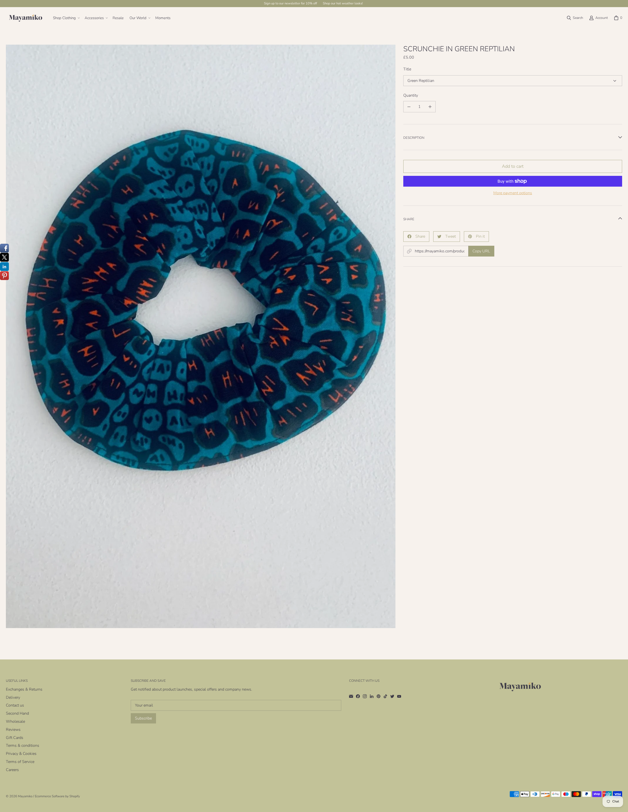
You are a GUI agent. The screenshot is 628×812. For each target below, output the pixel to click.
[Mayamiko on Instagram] (364, 696)
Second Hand (17, 713)
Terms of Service (20, 761)
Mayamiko (25, 796)
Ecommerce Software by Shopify (57, 796)
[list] (200, 336)
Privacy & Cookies (21, 753)
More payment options (512, 193)
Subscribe (143, 718)
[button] (66, 18)
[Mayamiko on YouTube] (399, 696)
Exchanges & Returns (24, 689)
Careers (12, 770)
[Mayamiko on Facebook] (357, 696)
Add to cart (512, 166)
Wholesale (15, 721)
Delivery (13, 697)
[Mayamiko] (25, 18)
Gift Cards (14, 737)
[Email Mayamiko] (351, 696)
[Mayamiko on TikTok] (385, 696)
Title (407, 69)
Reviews (13, 729)
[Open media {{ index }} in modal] (200, 336)
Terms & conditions (22, 745)
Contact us (15, 705)
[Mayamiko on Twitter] (392, 696)
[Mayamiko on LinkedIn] (371, 696)
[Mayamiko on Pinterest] (378, 696)
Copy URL (481, 251)
